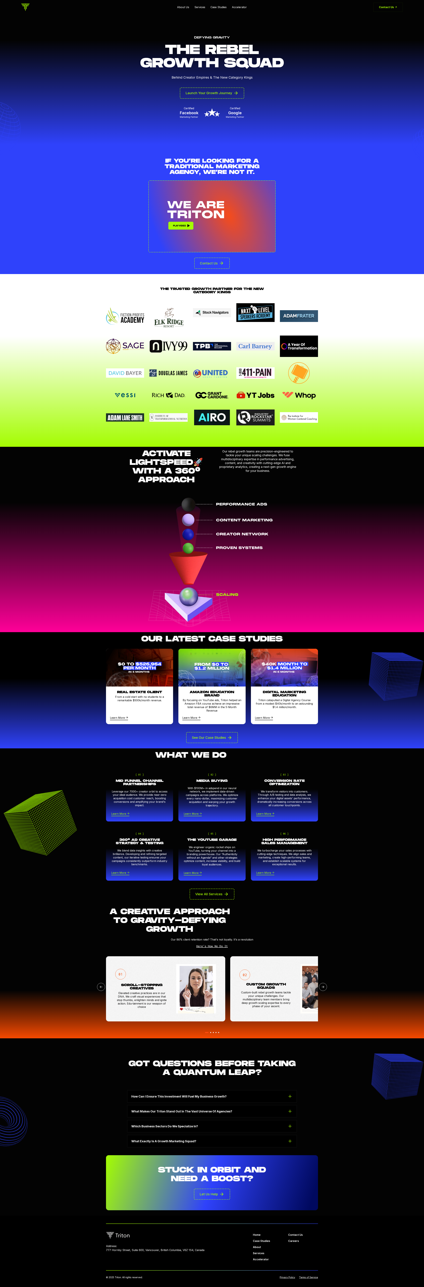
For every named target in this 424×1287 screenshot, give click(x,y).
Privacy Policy (287, 1277)
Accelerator (239, 7)
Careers (293, 1241)
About (257, 1247)
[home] (25, 7)
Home (257, 1234)
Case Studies (219, 7)
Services (199, 7)
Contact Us (295, 1234)
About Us (183, 7)
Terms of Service (308, 1277)
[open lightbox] (212, 216)
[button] (323, 987)
